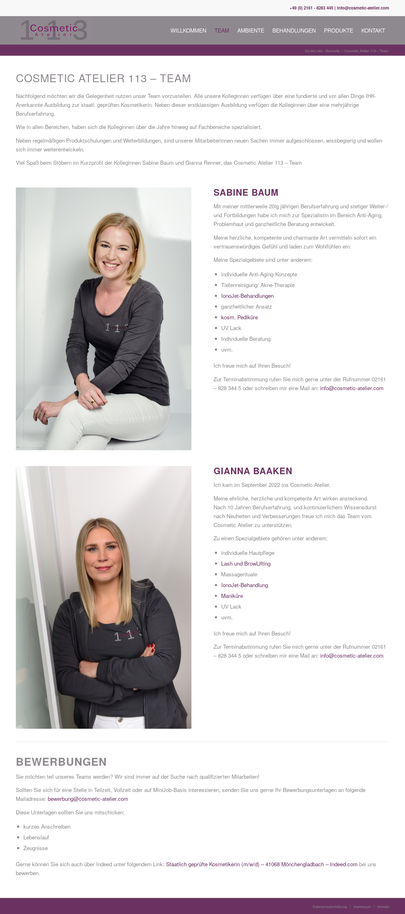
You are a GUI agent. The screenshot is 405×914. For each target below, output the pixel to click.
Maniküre (232, 595)
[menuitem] (188, 30)
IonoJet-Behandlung (244, 585)
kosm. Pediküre (239, 317)
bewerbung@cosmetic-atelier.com (88, 798)
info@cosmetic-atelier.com (351, 388)
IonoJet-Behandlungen (247, 295)
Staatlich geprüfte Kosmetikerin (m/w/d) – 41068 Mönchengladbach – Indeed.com (262, 864)
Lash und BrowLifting (246, 563)
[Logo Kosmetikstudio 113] (54, 30)
